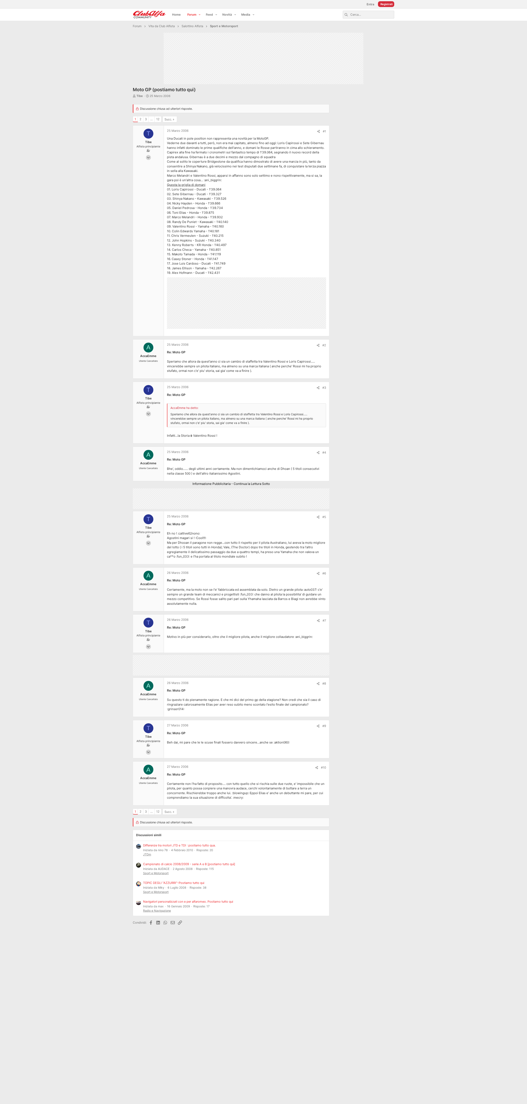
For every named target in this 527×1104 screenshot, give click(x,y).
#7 (324, 620)
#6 (324, 573)
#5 (324, 517)
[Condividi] (319, 131)
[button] (200, 15)
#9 (324, 726)
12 (158, 119)
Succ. (168, 119)
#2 (324, 345)
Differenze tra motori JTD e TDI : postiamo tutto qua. (179, 845)
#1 (324, 131)
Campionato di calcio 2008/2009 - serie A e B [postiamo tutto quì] (189, 864)
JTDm (147, 854)
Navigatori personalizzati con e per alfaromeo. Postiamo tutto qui (188, 901)
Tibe (139, 96)
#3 (324, 388)
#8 (324, 683)
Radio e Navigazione (157, 910)
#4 (324, 452)
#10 (323, 767)
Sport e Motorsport (156, 873)
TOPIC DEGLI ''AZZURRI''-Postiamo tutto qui (173, 883)
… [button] (151, 119)
